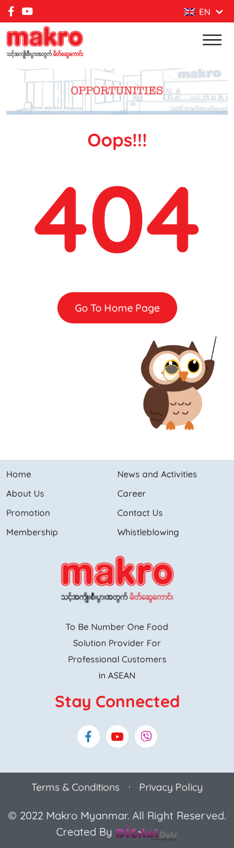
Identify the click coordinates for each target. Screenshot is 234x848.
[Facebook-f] (11, 11)
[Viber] (146, 736)
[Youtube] (27, 11)
